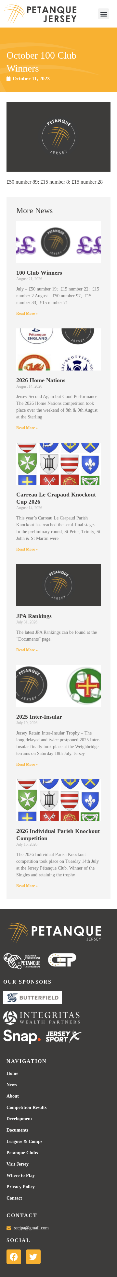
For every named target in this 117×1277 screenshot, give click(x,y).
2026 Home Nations (40, 380)
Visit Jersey (17, 1164)
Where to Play (20, 1175)
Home (12, 1073)
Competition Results (26, 1107)
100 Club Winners (39, 272)
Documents (17, 1130)
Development (19, 1118)
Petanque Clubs (22, 1152)
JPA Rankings (34, 616)
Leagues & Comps (24, 1141)
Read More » (27, 313)
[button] (103, 13)
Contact (14, 1198)
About (12, 1096)
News (11, 1084)
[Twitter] (33, 1256)
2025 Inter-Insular (39, 716)
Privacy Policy (20, 1186)
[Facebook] (13, 1256)
